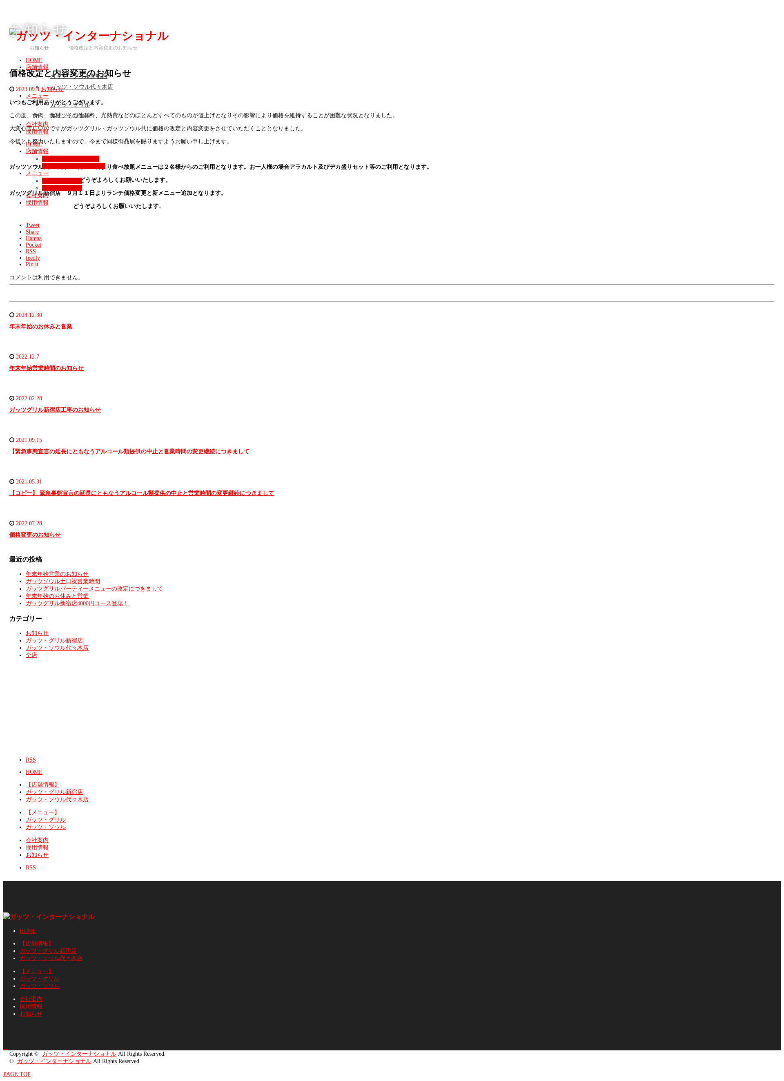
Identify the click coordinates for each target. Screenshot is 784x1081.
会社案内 (37, 124)
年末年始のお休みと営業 (40, 326)
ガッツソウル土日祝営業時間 (63, 581)
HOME (34, 144)
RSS (31, 760)
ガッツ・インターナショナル (79, 1054)
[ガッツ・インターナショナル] (89, 35)
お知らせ (37, 633)
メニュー (37, 96)
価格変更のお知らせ (35, 535)
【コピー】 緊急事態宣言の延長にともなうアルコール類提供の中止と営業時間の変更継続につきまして (141, 493)
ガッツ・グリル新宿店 (78, 76)
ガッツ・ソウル (70, 115)
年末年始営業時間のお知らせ (46, 368)
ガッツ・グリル (70, 105)
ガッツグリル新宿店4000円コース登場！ (77, 603)
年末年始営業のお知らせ (57, 574)
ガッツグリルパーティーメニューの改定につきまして (94, 589)
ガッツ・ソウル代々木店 (81, 87)
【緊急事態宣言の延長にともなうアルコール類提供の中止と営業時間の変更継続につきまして (129, 451)
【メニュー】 (43, 812)
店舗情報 (37, 67)
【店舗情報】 (43, 785)
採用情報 (37, 132)
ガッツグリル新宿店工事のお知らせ (55, 410)
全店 (31, 655)
